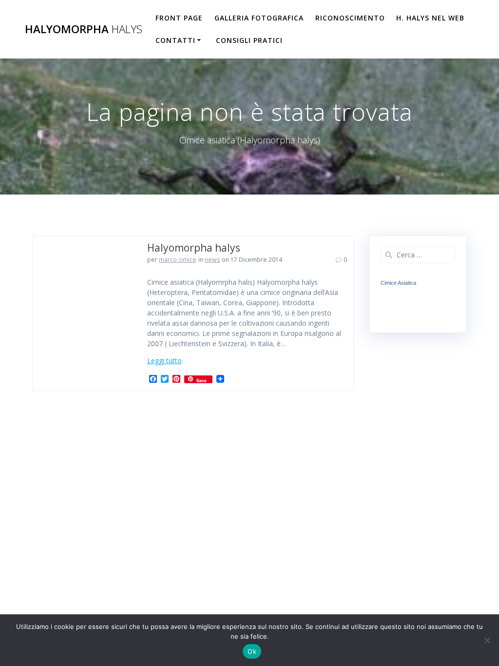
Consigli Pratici (249, 40)
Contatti (175, 40)
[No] (487, 640)
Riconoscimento (350, 17)
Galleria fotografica (259, 17)
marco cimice (177, 259)
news (212, 259)
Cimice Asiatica (398, 283)
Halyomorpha (83, 29)
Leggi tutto (164, 360)
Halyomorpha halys (193, 248)
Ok (252, 651)
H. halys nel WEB (430, 17)
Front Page (179, 17)
